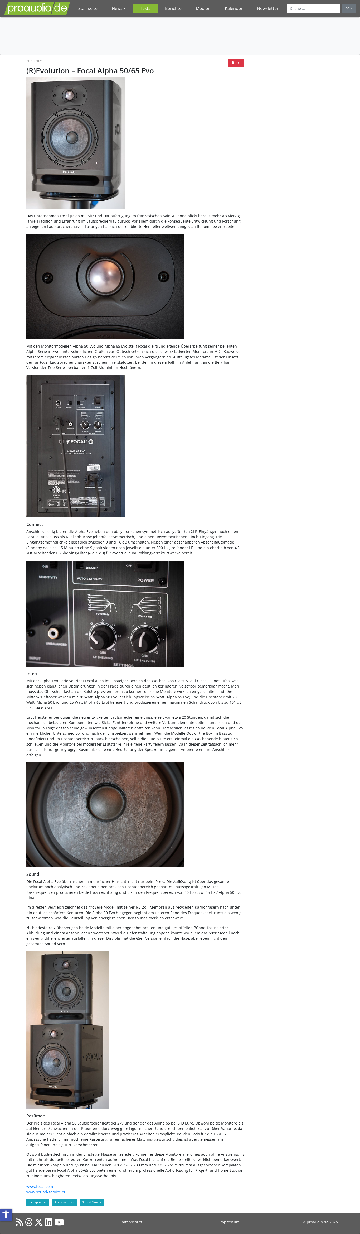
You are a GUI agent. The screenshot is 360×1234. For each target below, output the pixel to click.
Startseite (88, 8)
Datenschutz (131, 1222)
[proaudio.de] (37, 8)
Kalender (234, 8)
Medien (203, 8)
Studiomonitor (64, 1202)
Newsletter (268, 8)
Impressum (230, 1222)
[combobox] (313, 8)
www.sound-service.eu (46, 1191)
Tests (145, 8)
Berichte (173, 8)
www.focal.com (39, 1186)
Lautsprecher (37, 1202)
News (117, 8)
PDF (237, 63)
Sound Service (91, 1202)
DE (348, 8)
